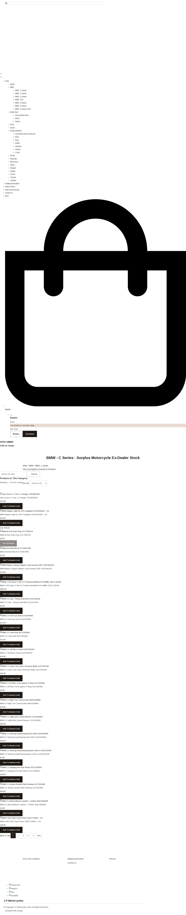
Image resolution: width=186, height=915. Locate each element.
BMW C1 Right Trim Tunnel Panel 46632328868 (19, 703)
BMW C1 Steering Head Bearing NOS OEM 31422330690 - (23, 737)
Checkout (29, 434)
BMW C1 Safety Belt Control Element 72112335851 (20, 720)
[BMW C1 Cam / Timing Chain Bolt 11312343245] (20, 599)
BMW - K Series (20, 103)
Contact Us (9, 193)
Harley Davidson (16, 131)
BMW (12, 87)
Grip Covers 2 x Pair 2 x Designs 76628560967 (19, 498)
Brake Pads (14, 112)
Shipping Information (12, 183)
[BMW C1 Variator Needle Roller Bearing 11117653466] (22, 784)
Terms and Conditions (31, 859)
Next (39, 836)
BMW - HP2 (19, 99)
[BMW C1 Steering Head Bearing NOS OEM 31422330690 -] (24, 734)
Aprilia (12, 84)
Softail (17, 143)
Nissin (17, 118)
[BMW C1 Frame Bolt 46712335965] (15, 633)
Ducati (12, 128)
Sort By (26, 483)
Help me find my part (12, 190)
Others (12, 165)
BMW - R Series (20, 106)
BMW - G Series (21, 96)
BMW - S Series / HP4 (23, 109)
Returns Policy (10, 186)
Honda (12, 155)
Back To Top (5, 836)
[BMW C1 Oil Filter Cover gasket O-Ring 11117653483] (22, 683)
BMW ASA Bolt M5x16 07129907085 (14, 552)
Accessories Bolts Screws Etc (25, 134)
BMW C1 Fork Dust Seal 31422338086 (15, 619)
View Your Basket (30, 469)
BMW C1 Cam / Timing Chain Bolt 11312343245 (19, 602)
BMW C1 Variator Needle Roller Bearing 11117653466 (21, 788)
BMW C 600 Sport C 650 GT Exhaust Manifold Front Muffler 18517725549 (29, 585)
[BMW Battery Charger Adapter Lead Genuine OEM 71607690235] (27, 565)
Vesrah (17, 121)
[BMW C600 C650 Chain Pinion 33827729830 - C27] (21, 818)
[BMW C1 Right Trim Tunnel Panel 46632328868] (20, 700)
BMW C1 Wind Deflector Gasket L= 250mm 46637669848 (23, 805)
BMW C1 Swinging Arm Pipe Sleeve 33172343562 (20, 771)
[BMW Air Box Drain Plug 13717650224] (16, 531)
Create (20, 911)
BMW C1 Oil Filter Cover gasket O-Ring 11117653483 (21, 687)
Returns (112, 859)
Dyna (17, 140)
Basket (16, 434)
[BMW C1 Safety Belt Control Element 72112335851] (21, 717)
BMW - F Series (20, 93)
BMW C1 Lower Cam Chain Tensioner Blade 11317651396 (23, 670)
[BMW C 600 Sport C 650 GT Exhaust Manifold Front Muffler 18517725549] (30, 582)
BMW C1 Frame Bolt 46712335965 (14, 636)
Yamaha (13, 180)
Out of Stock (5, 528)
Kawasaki (13, 159)
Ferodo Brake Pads (21, 115)
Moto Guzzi (14, 162)
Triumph (13, 177)
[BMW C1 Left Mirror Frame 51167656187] (17, 649)
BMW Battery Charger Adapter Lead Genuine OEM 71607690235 (26, 569)
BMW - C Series (20, 90)
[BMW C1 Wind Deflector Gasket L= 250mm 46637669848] (24, 801)
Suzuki (12, 174)
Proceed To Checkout (47, 469)
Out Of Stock (8, 543)
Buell (12, 124)
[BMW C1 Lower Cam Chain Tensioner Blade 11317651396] (24, 666)
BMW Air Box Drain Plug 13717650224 (15, 535)
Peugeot (13, 168)
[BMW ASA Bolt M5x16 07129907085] (15, 548)
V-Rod (17, 152)
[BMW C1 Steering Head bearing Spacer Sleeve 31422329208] (25, 750)
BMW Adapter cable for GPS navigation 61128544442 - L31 (23, 515)
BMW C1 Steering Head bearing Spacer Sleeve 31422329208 (24, 754)
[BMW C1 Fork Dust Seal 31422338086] (16, 616)
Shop (7, 81)
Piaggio (12, 171)
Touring (17, 149)
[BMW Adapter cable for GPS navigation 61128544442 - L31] (24, 511)
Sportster (18, 146)
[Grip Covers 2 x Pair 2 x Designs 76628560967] (20, 494)
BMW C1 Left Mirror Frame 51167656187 (16, 653)
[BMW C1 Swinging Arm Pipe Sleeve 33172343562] (21, 767)
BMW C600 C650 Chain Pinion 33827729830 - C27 (20, 821)
